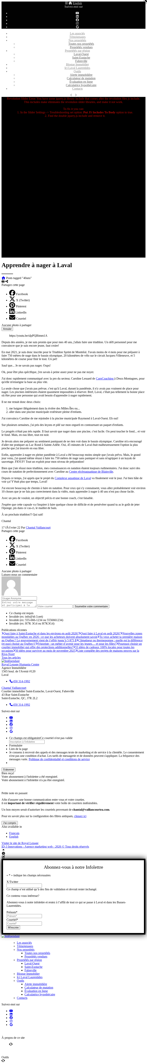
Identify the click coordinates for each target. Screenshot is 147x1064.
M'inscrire (13, 927)
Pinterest (21, 306)
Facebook (22, 294)
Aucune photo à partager (16, 325)
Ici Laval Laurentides (77, 68)
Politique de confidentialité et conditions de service (59, 759)
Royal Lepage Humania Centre (20, 664)
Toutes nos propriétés (81, 43)
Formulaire (15, 745)
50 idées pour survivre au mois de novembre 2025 (45, 650)
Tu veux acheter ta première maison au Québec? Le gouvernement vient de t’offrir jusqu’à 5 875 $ (72, 638)
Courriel (21, 318)
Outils (77, 71)
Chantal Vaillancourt (38, 527)
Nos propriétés (77, 40)
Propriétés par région (77, 50)
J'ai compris (9, 823)
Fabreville (81, 61)
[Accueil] (70, 3)
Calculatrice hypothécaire (81, 85)
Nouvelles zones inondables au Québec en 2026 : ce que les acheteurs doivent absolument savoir (72, 635)
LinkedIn (20, 312)
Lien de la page (18, 749)
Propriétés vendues (81, 47)
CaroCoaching (105, 378)
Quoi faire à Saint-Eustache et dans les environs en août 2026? (41, 633)
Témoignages (77, 36)
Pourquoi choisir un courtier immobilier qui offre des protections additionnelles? (72, 645)
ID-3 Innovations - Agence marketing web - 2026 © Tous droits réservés (45, 846)
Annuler (7, 328)
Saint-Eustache (81, 57)
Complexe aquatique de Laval (73, 478)
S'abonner (8, 769)
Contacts (77, 88)
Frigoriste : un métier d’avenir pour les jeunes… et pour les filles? (77, 643)
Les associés (77, 33)
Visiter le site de (20, 843)
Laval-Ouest (81, 54)
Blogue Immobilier (77, 64)
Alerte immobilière (81, 74)
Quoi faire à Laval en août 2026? (100, 633)
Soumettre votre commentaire (91, 606)
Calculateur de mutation (81, 78)
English (77, 3)
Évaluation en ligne (81, 81)
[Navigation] (66, 3)
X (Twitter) (23, 300)
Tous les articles (11, 657)
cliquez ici (80, 816)
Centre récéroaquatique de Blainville (91, 471)
